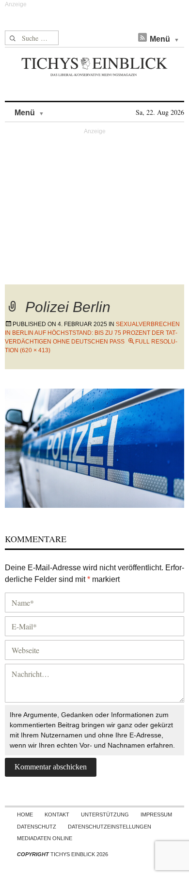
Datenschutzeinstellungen (109, 827)
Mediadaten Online (44, 838)
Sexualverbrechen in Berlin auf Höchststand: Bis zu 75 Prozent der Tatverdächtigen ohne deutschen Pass (92, 333)
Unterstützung (105, 814)
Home (25, 814)
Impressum (156, 814)
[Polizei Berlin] (94, 447)
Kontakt (57, 814)
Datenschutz (36, 827)
